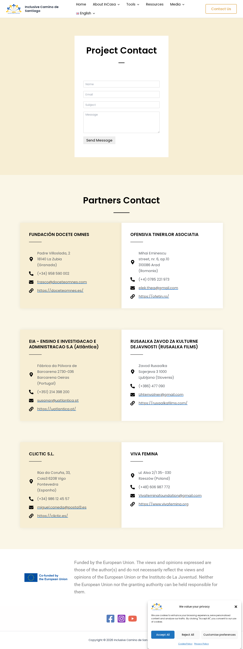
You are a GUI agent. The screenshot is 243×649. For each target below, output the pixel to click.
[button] (236, 606)
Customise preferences (219, 635)
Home (81, 4)
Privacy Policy (201, 643)
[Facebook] (110, 618)
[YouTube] (132, 618)
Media (175, 4)
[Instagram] (121, 618)
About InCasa (104, 4)
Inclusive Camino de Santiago (42, 9)
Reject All (188, 635)
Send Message (99, 140)
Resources (154, 4)
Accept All (163, 635)
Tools (130, 4)
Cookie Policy (185, 643)
